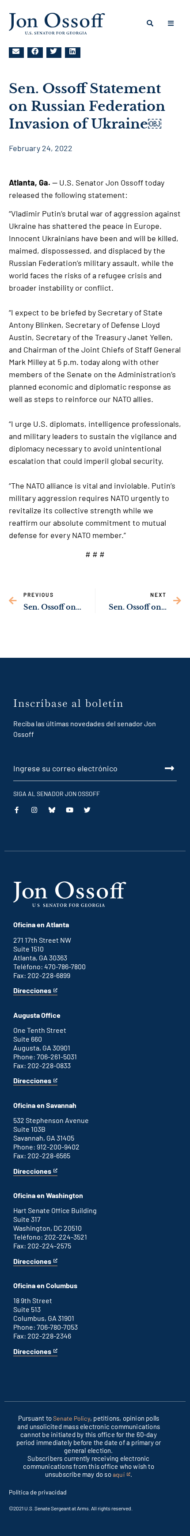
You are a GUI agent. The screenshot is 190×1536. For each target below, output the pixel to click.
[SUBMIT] (95, 768)
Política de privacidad (38, 1492)
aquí (121, 1475)
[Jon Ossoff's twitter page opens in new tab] (87, 810)
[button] (16, 51)
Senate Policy (71, 1418)
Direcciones (32, 990)
